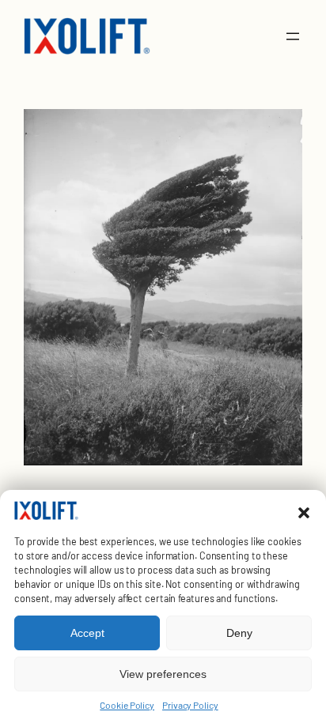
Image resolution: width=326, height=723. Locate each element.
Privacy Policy (190, 704)
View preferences (163, 674)
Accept (87, 633)
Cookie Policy (127, 704)
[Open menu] (292, 36)
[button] (304, 513)
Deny (239, 633)
